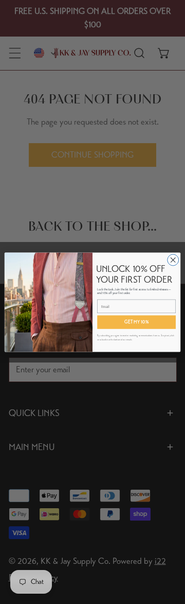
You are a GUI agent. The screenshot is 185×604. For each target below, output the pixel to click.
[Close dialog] (173, 259)
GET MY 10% (136, 321)
